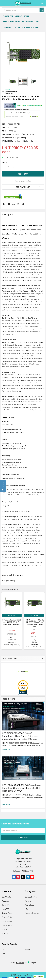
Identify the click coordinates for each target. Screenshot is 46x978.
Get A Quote (6, 897)
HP (3, 950)
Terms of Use (7, 913)
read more (6, 750)
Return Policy (7, 921)
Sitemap (5, 933)
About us (5, 901)
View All (27, 950)
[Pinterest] (23, 204)
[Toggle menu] (3, 3)
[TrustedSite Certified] (22, 114)
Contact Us (6, 905)
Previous (3, 621)
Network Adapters (32, 913)
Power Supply (30, 905)
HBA (26, 909)
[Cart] (42, 3)
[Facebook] (4, 204)
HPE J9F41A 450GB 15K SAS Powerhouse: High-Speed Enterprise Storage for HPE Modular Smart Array (22, 788)
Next (43, 621)
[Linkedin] (28, 877)
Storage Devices (31, 897)
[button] (23, 187)
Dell (3, 954)
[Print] (14, 204)
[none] (23, 54)
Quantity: (6, 162)
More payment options (23, 181)
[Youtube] (32, 877)
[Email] (9, 204)
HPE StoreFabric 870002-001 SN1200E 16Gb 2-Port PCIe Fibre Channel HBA (11, 622)
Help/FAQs (6, 909)
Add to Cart (11, 616)
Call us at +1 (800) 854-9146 (23, 871)
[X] (18, 204)
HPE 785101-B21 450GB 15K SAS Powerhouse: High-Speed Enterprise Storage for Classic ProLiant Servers (20, 736)
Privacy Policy (7, 917)
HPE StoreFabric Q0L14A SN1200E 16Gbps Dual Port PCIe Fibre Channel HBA (34, 623)
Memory (28, 901)
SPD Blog (5, 929)
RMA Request (7, 925)
